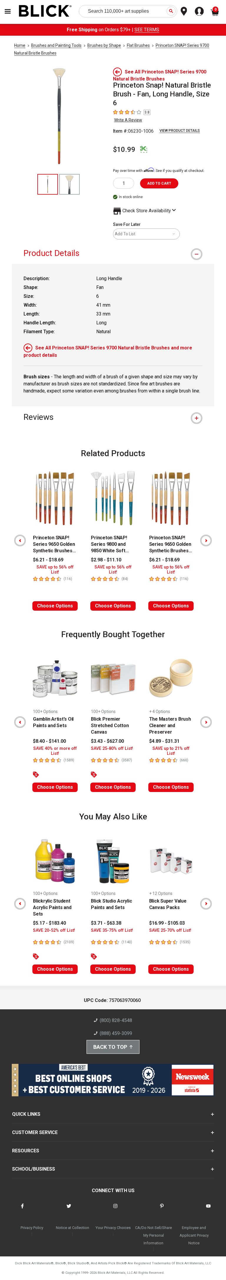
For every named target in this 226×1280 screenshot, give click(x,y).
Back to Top (110, 1047)
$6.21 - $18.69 (48, 560)
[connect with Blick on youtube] (208, 1209)
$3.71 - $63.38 (106, 923)
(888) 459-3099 (116, 1033)
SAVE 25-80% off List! (112, 748)
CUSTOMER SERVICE (35, 1132)
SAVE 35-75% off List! (112, 930)
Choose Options (55, 606)
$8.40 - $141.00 (49, 741)
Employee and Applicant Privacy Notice (194, 1235)
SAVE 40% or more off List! (55, 751)
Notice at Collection (72, 1227)
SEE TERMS (146, 29)
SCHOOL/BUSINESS (33, 1169)
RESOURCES (25, 1151)
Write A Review (128, 120)
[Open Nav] (8, 11)
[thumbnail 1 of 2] (47, 184)
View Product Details (179, 131)
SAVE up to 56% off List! (55, 570)
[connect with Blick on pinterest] (162, 1209)
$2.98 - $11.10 (106, 560)
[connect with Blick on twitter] (69, 1209)
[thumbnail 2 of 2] (69, 184)
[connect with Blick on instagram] (115, 1209)
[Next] (206, 540)
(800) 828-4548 (116, 1020)
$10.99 (124, 149)
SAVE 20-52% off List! (54, 930)
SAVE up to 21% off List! (171, 751)
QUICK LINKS (26, 1114)
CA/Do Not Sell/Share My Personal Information (153, 1235)
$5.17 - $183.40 (49, 923)
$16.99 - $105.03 (167, 923)
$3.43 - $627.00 (107, 741)
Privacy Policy (32, 1227)
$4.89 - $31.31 (164, 741)
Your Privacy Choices (113, 1227)
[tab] (113, 253)
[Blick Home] (45, 11)
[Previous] (20, 540)
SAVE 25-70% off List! (170, 930)
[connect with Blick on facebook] (22, 1209)
